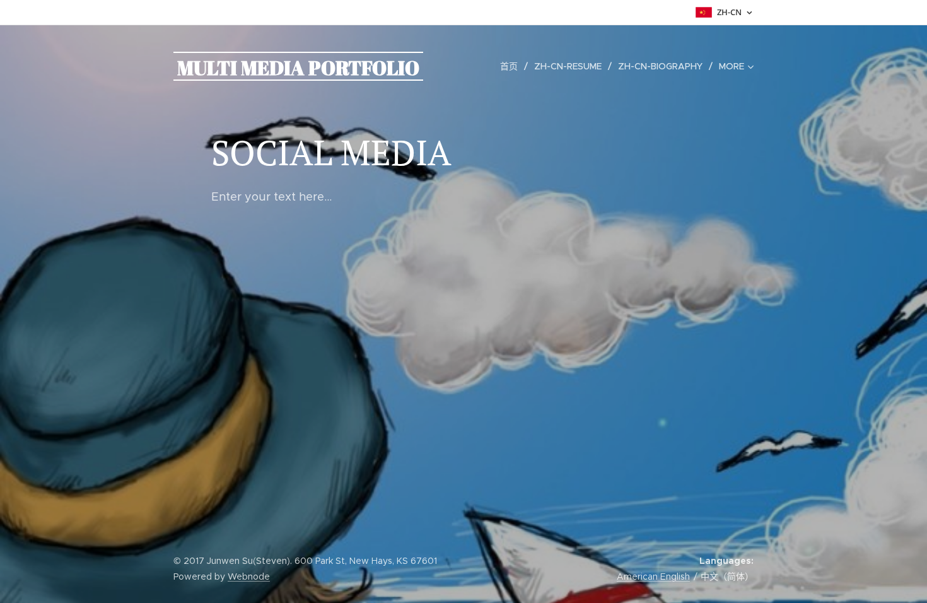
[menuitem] (512, 66)
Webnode (249, 576)
